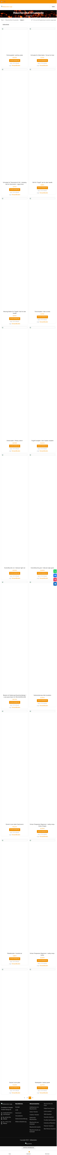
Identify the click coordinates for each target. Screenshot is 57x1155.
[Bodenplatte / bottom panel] (42, 1025)
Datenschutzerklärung (21, 1118)
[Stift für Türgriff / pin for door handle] (42, 125)
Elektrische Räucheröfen (33, 1118)
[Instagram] (55, 579)
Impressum (18, 1113)
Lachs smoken (48, 1111)
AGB (16, 1110)
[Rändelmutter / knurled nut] (14, 896)
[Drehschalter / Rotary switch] (14, 383)
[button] (14, 60)
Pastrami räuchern (49, 1126)
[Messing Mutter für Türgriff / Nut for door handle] (14, 254)
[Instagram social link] (53, 2)
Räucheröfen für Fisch (48, 1104)
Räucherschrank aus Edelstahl (35, 1130)
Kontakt (17, 1107)
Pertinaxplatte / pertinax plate (15, 55)
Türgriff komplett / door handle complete (42, 440)
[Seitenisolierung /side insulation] (42, 637)
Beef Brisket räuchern (50, 1128)
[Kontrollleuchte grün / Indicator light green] (42, 510)
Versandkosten (16, 65)
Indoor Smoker (34, 1111)
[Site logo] (6, 6)
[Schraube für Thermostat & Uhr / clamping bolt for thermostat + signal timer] (14, 125)
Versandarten (19, 1115)
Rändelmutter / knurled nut (14, 953)
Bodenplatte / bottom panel (42, 1082)
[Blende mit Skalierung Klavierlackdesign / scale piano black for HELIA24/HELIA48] (14, 637)
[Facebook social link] (51, 2)
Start (2, 20)
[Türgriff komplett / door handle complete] (42, 383)
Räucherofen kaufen (35, 1127)
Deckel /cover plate (14, 1082)
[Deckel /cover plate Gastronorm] (14, 766)
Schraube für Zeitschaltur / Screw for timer (42, 55)
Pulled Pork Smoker (49, 1108)
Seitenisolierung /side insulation (42, 695)
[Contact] (55, 584)
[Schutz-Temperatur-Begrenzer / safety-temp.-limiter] (42, 896)
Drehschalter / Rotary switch (15, 440)
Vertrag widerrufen (28, 1147)
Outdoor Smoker (34, 1114)
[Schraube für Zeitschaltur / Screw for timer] (42, 41)
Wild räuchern (48, 1114)
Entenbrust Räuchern (49, 1123)
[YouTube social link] (55, 2)
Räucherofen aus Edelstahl (34, 1123)
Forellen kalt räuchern (50, 1120)
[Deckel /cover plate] (14, 1025)
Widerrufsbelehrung (20, 1121)
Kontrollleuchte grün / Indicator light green (42, 568)
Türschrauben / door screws (42, 311)
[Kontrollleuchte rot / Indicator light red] (14, 510)
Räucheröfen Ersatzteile (11, 20)
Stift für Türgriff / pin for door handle (42, 182)
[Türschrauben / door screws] (42, 254)
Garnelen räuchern (49, 1117)
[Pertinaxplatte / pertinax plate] (14, 41)
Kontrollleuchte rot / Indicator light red (14, 568)
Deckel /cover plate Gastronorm (15, 824)
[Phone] (55, 571)
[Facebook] (55, 575)
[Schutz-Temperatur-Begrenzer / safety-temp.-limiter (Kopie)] (42, 766)
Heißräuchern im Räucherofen (34, 1108)
